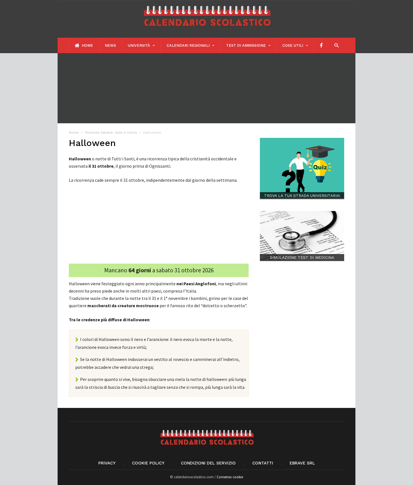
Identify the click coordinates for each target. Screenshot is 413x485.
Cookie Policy (148, 463)
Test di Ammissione (246, 45)
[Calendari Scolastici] (206, 29)
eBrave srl (302, 463)
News (110, 45)
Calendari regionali (188, 45)
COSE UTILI (292, 45)
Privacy (106, 463)
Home (87, 45)
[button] (335, 45)
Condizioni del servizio (208, 463)
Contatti (262, 463)
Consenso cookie (230, 477)
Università (139, 45)
